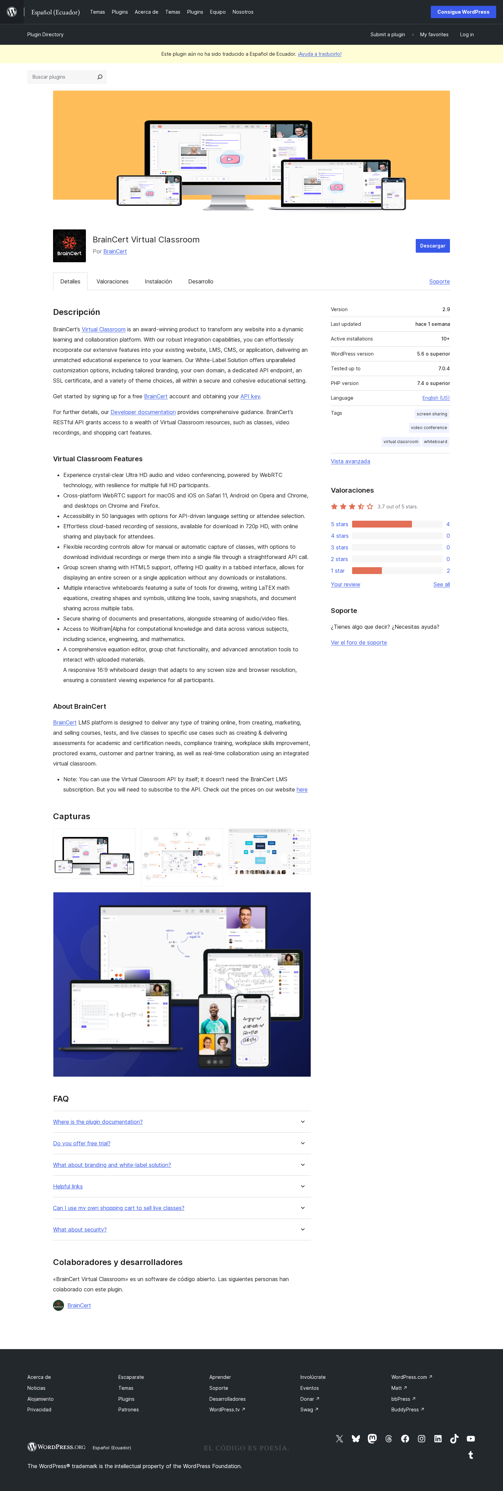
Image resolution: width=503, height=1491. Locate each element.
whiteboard (435, 441)
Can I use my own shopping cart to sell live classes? (118, 1208)
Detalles (70, 281)
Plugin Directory (45, 34)
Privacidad (39, 1409)
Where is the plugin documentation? (98, 1122)
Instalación (158, 281)
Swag (309, 1409)
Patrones (128, 1409)
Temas (125, 1388)
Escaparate (131, 1377)
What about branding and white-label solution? (112, 1165)
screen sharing (432, 413)
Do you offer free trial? (82, 1143)
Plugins (126, 1399)
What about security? (80, 1229)
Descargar (433, 246)
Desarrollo (201, 281)
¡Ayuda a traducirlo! (319, 54)
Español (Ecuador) (112, 1447)
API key (250, 396)
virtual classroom (401, 441)
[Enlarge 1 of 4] (126, 837)
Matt (399, 1388)
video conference (429, 427)
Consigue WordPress (463, 12)
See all (442, 584)
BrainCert (115, 251)
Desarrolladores (227, 1399)
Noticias (36, 1388)
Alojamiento (40, 1399)
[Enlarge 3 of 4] (301, 837)
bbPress (403, 1399)
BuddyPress (408, 1409)
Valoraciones (112, 281)
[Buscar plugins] (100, 77)
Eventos (309, 1388)
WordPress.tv (227, 1409)
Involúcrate (313, 1377)
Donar (310, 1399)
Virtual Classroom (104, 329)
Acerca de (39, 1377)
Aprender (220, 1377)
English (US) (436, 398)
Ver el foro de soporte (359, 642)
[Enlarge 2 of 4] (213, 837)
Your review (345, 584)
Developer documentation (143, 412)
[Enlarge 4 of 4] (301, 901)
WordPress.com (412, 1377)
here (302, 789)
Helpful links (68, 1186)
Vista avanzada (350, 461)
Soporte (439, 281)
